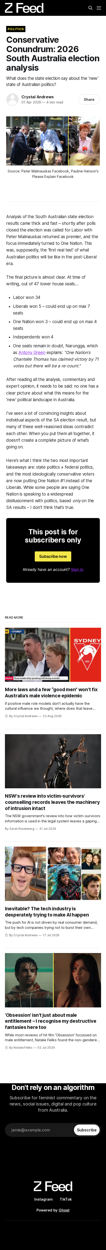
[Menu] (99, 8)
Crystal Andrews (37, 96)
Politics (16, 29)
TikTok (66, 1199)
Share (89, 99)
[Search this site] (90, 8)
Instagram (43, 1199)
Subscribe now (53, 556)
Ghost (64, 1210)
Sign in (77, 569)
